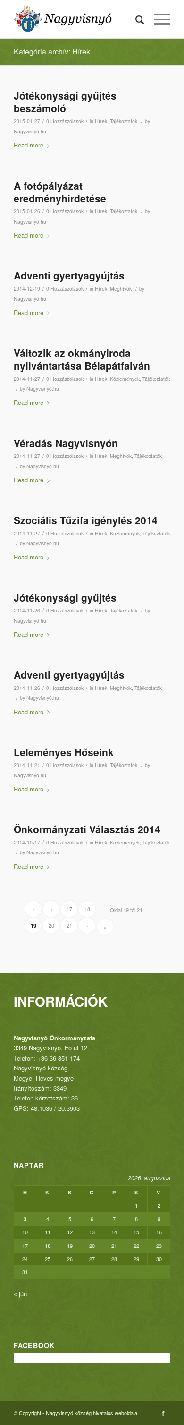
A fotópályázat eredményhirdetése (60, 191)
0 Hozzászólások (65, 120)
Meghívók (121, 288)
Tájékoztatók (123, 120)
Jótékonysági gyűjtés (65, 597)
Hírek (101, 120)
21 (69, 925)
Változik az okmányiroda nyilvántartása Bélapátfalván (82, 359)
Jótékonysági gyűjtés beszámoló (65, 101)
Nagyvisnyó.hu (30, 131)
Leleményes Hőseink (64, 752)
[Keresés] (135, 19)
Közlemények (125, 378)
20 (51, 925)
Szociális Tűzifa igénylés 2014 (86, 520)
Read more (28, 144)
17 (69, 909)
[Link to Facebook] (163, 1413)
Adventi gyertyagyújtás (69, 275)
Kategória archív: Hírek (52, 51)
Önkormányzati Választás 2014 (87, 829)
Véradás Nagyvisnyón (66, 443)
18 (87, 909)
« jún (20, 1293)
